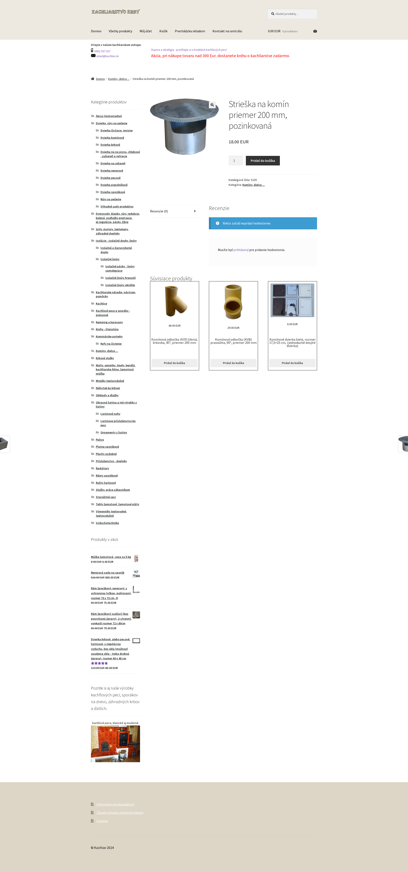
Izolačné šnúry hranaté (120, 278)
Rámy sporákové (107, 475)
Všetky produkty (120, 31)
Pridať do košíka (263, 160)
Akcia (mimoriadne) (109, 116)
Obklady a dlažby (107, 395)
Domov (96, 31)
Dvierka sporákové (113, 192)
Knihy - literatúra (107, 329)
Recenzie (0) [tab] (159, 211)
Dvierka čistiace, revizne (117, 130)
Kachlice (101, 303)
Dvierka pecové (110, 178)
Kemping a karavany (109, 322)
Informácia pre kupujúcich (115, 804)
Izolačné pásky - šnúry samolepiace (120, 268)
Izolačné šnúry (110, 259)
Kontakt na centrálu (227, 31)
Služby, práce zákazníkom (113, 490)
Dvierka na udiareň (113, 163)
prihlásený (241, 250)
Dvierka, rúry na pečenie (111, 123)
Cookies (102, 821)
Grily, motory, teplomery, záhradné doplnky (112, 231)
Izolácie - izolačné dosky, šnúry (116, 241)
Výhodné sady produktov (117, 206)
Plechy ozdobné (106, 454)
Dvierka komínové (112, 138)
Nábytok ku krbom (108, 388)
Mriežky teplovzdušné (110, 381)
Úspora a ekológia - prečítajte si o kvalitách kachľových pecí (189, 50)
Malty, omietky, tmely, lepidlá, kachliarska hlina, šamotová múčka (116, 369)
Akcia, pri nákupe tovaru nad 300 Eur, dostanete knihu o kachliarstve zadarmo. (221, 55)
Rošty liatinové (106, 483)
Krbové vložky (105, 358)
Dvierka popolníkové (114, 185)
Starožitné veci (106, 497)
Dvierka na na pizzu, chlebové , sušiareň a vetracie (120, 154)
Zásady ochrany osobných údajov (119, 812)
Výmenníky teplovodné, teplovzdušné (111, 513)
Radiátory (102, 468)
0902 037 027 (102, 51)
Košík (163, 31)
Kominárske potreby (109, 336)
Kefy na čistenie (111, 344)
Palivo (100, 440)
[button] (212, 105)
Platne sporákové (107, 447)
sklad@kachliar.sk (107, 56)
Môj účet (146, 31)
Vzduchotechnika (107, 523)
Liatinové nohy (110, 414)
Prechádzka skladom (190, 31)
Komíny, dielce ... (118, 79)
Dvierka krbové (110, 145)
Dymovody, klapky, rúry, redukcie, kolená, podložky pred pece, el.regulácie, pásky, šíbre (118, 218)
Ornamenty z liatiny (114, 432)
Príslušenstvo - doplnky (111, 461)
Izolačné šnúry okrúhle (120, 285)
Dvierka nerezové (112, 170)
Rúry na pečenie (111, 199)
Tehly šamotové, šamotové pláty (117, 504)
